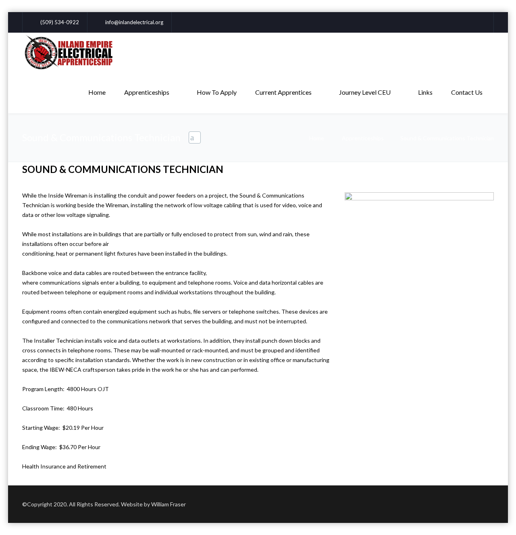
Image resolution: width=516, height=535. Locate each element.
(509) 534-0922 (59, 22)
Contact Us (467, 92)
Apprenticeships (146, 92)
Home (97, 92)
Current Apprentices (283, 92)
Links (425, 92)
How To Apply (217, 92)
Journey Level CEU (365, 92)
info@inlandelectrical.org (134, 22)
